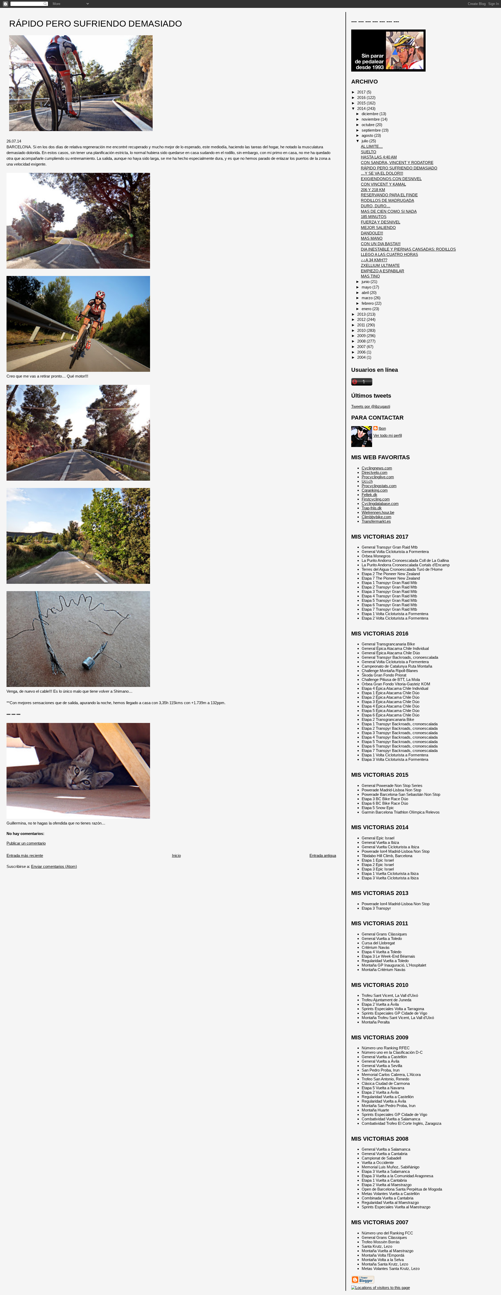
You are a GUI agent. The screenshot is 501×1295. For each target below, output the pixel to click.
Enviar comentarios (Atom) (54, 866)
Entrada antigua (322, 855)
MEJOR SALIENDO (378, 227)
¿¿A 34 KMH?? (374, 260)
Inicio (176, 855)
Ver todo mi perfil (387, 435)
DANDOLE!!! (372, 233)
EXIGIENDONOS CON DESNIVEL (391, 178)
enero (367, 309)
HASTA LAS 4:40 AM (379, 157)
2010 (362, 330)
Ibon (382, 428)
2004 (362, 357)
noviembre (371, 119)
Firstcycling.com (376, 499)
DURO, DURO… (375, 206)
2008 (362, 341)
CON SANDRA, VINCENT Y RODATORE (397, 162)
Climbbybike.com (376, 517)
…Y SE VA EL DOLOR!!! (382, 173)
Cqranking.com (375, 490)
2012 (362, 319)
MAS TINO (370, 276)
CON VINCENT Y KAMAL (383, 184)
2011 (361, 325)
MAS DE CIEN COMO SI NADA (389, 211)
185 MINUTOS (373, 216)
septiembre (372, 130)
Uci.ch (367, 481)
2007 (362, 346)
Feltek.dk (369, 494)
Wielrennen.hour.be (378, 512)
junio (366, 281)
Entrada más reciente (25, 855)
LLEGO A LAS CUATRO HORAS (389, 254)
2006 (362, 352)
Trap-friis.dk (372, 508)
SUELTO (368, 152)
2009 (362, 335)
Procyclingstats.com (379, 486)
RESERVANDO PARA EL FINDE (389, 195)
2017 (362, 92)
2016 (362, 97)
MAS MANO (372, 238)
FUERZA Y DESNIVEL (380, 222)
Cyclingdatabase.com (380, 503)
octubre (368, 124)
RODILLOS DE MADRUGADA (387, 200)
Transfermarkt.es (376, 521)
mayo (367, 287)
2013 (362, 314)
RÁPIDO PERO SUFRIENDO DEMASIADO (95, 23)
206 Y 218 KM (373, 189)
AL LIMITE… (372, 146)
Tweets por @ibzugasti (370, 406)
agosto (368, 135)
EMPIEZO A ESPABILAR (382, 271)
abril (366, 292)
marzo (368, 298)
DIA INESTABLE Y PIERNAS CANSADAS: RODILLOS (408, 249)
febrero (368, 303)
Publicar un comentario (26, 843)
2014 (362, 108)
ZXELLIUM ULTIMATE (380, 265)
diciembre (370, 113)
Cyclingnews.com (377, 468)
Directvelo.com (374, 472)
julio (365, 141)
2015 (362, 103)
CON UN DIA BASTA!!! (381, 244)
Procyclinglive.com (378, 477)
